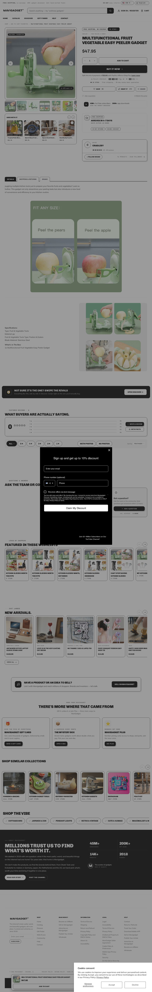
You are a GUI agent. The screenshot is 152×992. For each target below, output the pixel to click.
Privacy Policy (102, 977)
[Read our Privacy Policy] (107, 495)
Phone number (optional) (54, 477)
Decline (135, 985)
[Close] (109, 450)
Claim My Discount (76, 508)
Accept (112, 985)
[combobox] (49, 483)
